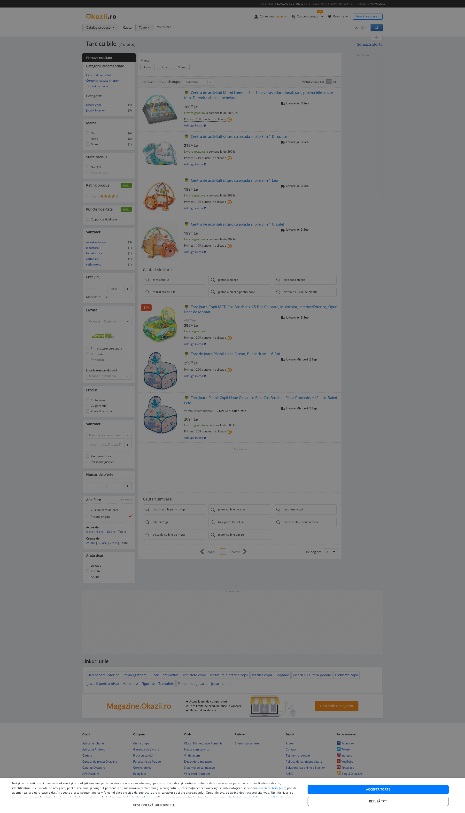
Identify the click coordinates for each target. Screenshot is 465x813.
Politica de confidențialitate (272, 797)
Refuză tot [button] (378, 801)
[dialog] (232, 795)
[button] (154, 803)
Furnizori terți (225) (272, 788)
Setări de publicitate (141, 797)
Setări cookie (241, 797)
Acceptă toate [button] (378, 789)
